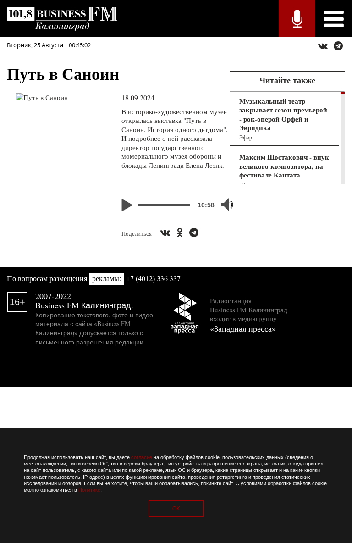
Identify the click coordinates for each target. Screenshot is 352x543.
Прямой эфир (297, 18)
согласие (141, 457)
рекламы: (106, 278)
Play (128, 205)
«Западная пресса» (243, 328)
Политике (89, 490)
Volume (223, 204)
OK (176, 508)
